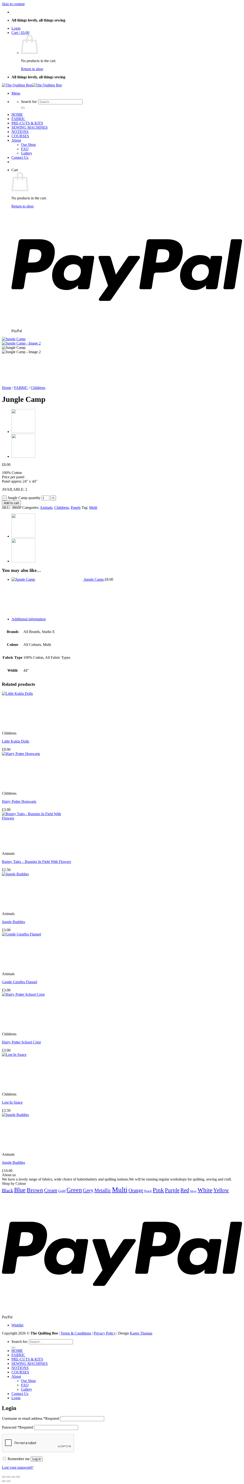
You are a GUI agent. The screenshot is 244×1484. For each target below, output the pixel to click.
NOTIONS (20, 132)
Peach (148, 1191)
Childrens (38, 388)
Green (74, 1189)
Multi (93, 507)
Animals (46, 507)
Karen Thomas (141, 1333)
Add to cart (11, 503)
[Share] (13, 1477)
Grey (88, 1190)
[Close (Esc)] (18, 1477)
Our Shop (28, 145)
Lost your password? (17, 1467)
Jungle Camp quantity (24, 498)
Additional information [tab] (28, 619)
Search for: (29, 102)
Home (6, 388)
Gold (62, 1191)
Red (184, 1190)
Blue (20, 1189)
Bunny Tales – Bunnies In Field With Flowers (36, 862)
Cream (50, 1190)
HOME (17, 114)
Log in (36, 1459)
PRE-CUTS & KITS (27, 123)
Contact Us (19, 157)
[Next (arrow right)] (8, 1481)
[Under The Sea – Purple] (23, 456)
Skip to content (13, 4)
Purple (172, 1190)
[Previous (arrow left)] (4, 1481)
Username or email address (30, 1418)
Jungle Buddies (13, 922)
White (205, 1189)
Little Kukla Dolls (15, 741)
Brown (35, 1190)
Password (17, 1427)
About (16, 140)
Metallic (102, 1190)
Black (7, 1190)
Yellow (221, 1190)
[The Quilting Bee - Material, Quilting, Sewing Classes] (32, 85)
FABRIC (18, 119)
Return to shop (32, 69)
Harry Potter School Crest (21, 1042)
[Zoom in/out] (4, 1477)
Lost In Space (12, 1102)
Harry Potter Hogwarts (19, 801)
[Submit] (23, 107)
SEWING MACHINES (29, 127)
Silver (193, 1191)
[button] (15, 28)
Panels (76, 507)
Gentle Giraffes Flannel (19, 982)
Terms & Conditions (76, 1333)
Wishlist (17, 1325)
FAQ (25, 149)
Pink (158, 1189)
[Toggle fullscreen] (8, 1477)
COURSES (20, 136)
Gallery (26, 153)
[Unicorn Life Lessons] (23, 432)
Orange (135, 1190)
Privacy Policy (105, 1333)
